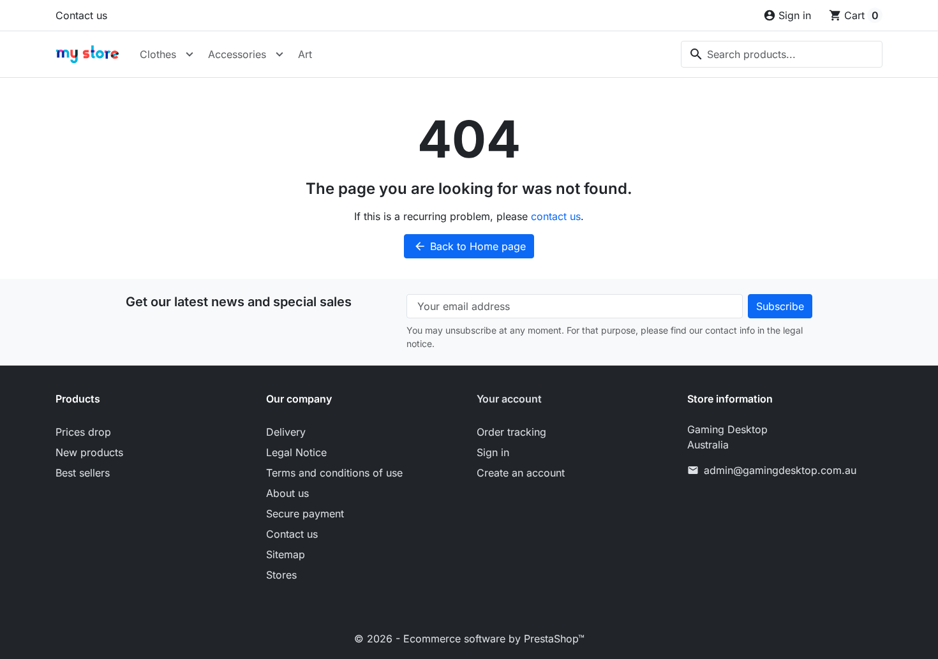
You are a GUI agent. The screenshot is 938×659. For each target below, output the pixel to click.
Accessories (237, 54)
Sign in (493, 452)
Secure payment (305, 513)
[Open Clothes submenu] (189, 54)
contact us (556, 216)
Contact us (81, 15)
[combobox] (781, 54)
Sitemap (285, 554)
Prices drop (83, 432)
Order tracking (511, 432)
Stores (281, 574)
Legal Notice (296, 452)
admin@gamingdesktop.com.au (780, 470)
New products (89, 452)
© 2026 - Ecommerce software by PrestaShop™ (469, 638)
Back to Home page (469, 246)
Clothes (158, 54)
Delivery (286, 432)
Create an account (521, 472)
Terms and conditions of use (334, 472)
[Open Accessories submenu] (279, 54)
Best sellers (83, 472)
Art (305, 54)
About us (287, 493)
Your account (509, 398)
